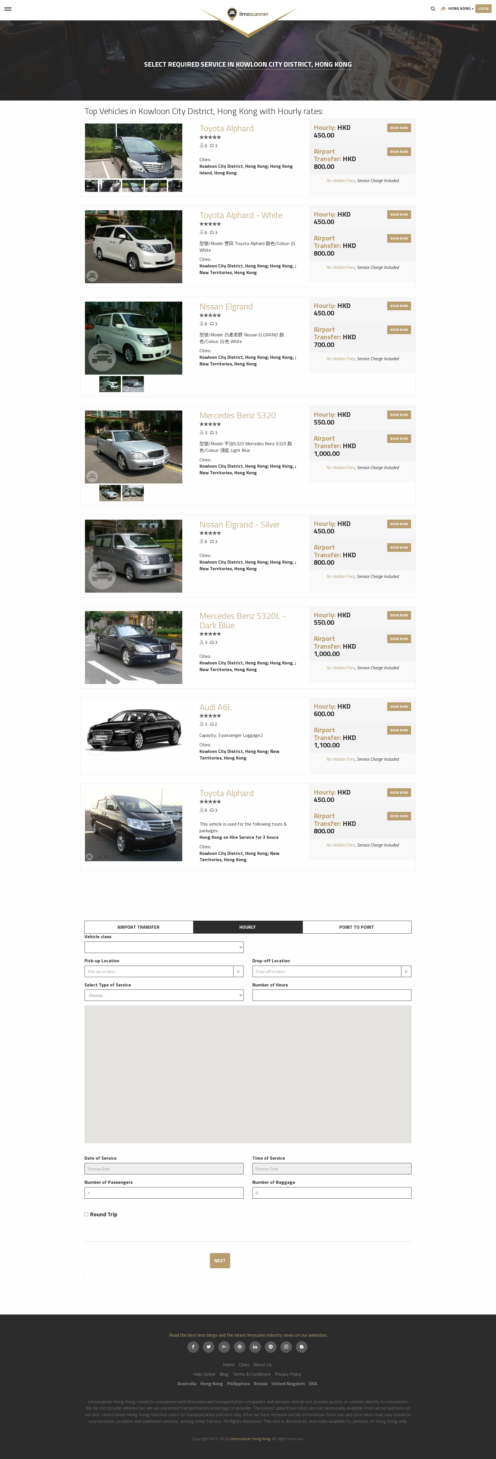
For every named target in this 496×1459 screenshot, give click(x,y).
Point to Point (356, 927)
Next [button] (178, 185)
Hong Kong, (282, 265)
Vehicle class (97, 936)
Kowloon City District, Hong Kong (294, 64)
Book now (399, 127)
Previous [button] (88, 185)
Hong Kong (459, 8)
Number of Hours (270, 985)
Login (483, 8)
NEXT (220, 1260)
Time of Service (268, 1158)
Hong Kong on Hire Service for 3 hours (238, 837)
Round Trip (103, 1214)
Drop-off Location (271, 960)
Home (229, 1364)
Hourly (247, 927)
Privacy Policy (288, 1374)
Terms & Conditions (251, 1374)
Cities (244, 1364)
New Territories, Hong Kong (228, 272)
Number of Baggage (273, 1182)
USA (313, 1383)
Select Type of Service (107, 985)
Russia (261, 1383)
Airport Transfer (138, 927)
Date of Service (100, 1158)
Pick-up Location (101, 960)
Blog (224, 1374)
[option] (133, 151)
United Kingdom (288, 1383)
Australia (186, 1383)
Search (433, 8)
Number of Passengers (108, 1182)
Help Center (204, 1374)
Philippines (238, 1383)
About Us (262, 1364)
